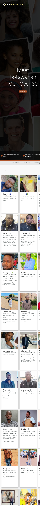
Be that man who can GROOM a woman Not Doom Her (10, 239)
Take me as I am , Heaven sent (10, 435)
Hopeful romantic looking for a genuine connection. (28, 357)
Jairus (5, 194)
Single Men (27, 163)
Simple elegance (7, 357)
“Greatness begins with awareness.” (10, 396)
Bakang (6, 429)
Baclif (23, 272)
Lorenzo (6, 351)
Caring (22, 201)
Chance (24, 233)
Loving (4, 317)
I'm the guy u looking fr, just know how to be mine (10, 278)
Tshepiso (7, 312)
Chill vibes (5, 398)
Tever (23, 468)
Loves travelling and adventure (26, 320)
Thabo (24, 429)
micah (5, 233)
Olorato (24, 351)
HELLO (4, 200)
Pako (5, 390)
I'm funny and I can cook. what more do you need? (28, 435)
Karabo (24, 312)
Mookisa (25, 390)
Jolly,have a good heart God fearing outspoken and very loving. (10, 321)
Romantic (5, 474)
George (6, 272)
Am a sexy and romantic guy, (9, 477)
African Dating (16, 163)
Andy (5, 468)
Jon (22, 194)
